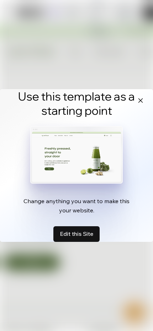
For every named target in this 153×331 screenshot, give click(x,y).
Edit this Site (76, 233)
